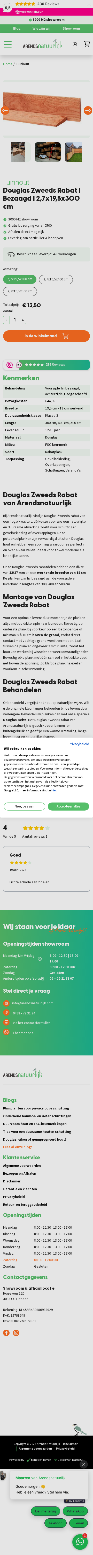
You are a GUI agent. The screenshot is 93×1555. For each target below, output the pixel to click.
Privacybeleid (79, 743)
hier (53, 790)
